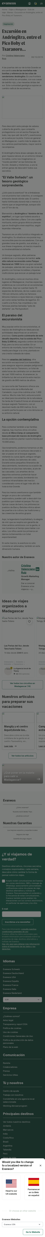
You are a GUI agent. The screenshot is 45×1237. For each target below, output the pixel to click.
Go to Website (33, 1232)
